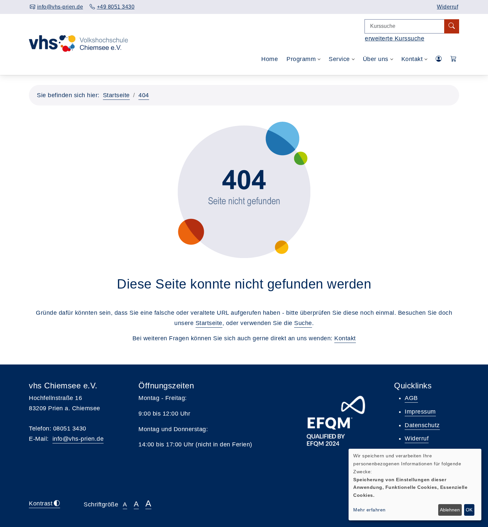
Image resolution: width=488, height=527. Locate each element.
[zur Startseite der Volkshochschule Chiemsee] (78, 59)
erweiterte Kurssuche (394, 38)
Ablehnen (450, 509)
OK (469, 509)
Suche (303, 323)
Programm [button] (301, 59)
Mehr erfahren (369, 509)
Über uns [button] (375, 59)
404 (143, 95)
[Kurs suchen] (451, 26)
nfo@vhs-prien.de (79, 438)
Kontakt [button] (412, 59)
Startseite (116, 95)
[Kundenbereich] (439, 59)
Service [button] (339, 59)
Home (269, 59)
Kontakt (345, 338)
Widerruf (447, 7)
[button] (453, 59)
